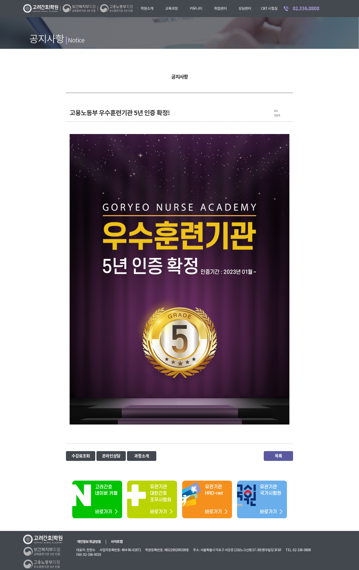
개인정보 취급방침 (89, 541)
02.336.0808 (306, 8)
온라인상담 (111, 456)
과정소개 (141, 456)
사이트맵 (117, 541)
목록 (278, 456)
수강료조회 (81, 456)
